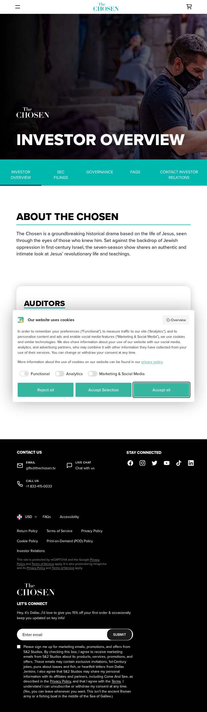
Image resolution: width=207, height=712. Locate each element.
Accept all (161, 390)
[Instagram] (143, 463)
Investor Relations (31, 551)
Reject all (45, 390)
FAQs (135, 172)
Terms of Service (59, 531)
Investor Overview (21, 174)
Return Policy (27, 531)
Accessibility (69, 516)
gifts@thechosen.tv (41, 468)
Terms (116, 681)
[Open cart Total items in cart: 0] (189, 6)
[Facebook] (130, 463)
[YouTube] (167, 463)
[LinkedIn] (191, 463)
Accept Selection (103, 390)
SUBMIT (119, 634)
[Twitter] (155, 463)
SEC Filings (61, 174)
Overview (178, 319)
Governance (99, 172)
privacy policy (152, 361)
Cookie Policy (27, 541)
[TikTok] (179, 463)
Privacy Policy (91, 531)
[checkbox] (34, 374)
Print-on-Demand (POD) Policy (70, 541)
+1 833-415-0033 (39, 486)
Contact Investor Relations (179, 174)
